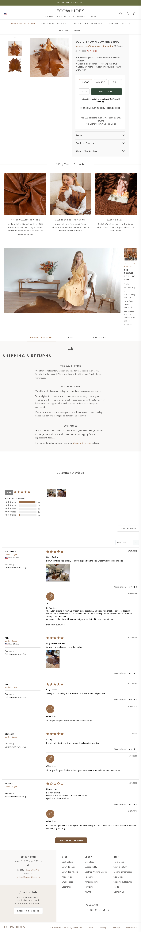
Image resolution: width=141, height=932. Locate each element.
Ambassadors (91, 882)
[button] (135, 14)
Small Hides (67, 882)
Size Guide (118, 877)
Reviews (93, 16)
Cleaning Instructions (123, 872)
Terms (90, 927)
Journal (71, 16)
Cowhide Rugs (68, 867)
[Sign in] (128, 14)
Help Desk (118, 862)
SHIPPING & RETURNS (41, 337)
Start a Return (120, 867)
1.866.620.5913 (32, 870)
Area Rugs (67, 877)
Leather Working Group (96, 872)
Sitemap (116, 927)
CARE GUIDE (99, 337)
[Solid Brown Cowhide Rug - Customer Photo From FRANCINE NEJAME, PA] (51, 493)
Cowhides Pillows (70, 872)
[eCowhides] (70, 10)
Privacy (103, 927)
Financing (89, 877)
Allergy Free (61, 16)
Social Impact (49, 16)
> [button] (84, 840)
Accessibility (131, 927)
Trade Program (82, 16)
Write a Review (129, 528)
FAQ (70, 337)
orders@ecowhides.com (28, 877)
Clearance (66, 886)
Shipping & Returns (82, 443)
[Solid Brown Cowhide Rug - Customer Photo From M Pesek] (61, 493)
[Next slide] (15, 77)
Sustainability (91, 867)
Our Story (89, 862)
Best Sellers (67, 862)
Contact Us (118, 891)
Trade (116, 886)
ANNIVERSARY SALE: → (70, 2)
